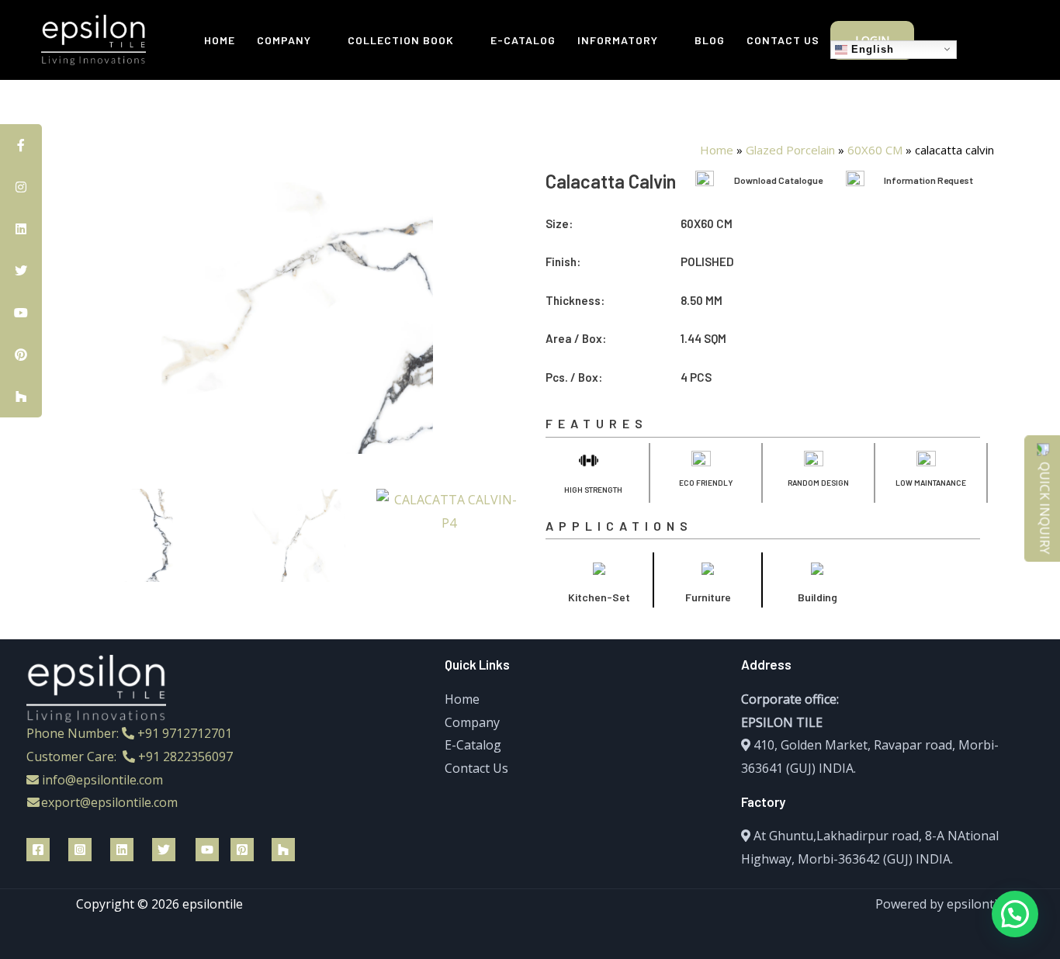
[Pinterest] (242, 849)
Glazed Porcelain (790, 150)
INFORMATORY (617, 40)
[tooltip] (21, 145)
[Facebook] (38, 849)
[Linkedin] (121, 849)
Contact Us (476, 768)
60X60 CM (874, 150)
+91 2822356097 (185, 756)
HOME (219, 40)
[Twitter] (163, 849)
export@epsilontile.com (109, 802)
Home (716, 150)
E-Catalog (473, 744)
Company (472, 722)
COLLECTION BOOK (401, 40)
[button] (87, 535)
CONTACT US (783, 40)
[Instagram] (80, 849)
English (870, 48)
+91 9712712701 (184, 733)
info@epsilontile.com (102, 779)
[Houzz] (283, 849)
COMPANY (284, 40)
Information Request (928, 180)
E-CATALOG (523, 40)
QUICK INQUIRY (1045, 508)
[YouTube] (207, 849)
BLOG (710, 40)
